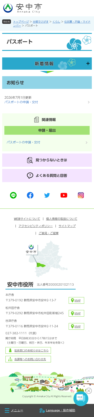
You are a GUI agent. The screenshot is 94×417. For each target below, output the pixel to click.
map (78, 300)
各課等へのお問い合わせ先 (30, 359)
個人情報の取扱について (61, 218)
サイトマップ (67, 226)
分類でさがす (41, 21)
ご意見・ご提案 (49, 233)
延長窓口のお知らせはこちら (31, 350)
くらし (56, 21)
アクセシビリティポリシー (36, 226)
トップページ (21, 21)
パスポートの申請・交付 (21, 102)
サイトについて (27, 218)
